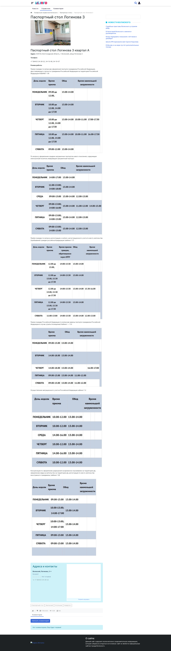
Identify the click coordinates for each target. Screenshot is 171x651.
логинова (59, 605)
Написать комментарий (40, 621)
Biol (59, 611)
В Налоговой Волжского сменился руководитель (118, 32)
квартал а (68, 605)
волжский (50, 605)
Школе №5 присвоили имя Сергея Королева (122, 42)
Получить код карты (83, 599)
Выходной (35, 574)
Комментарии (37, 615)
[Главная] (31, 12)
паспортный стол (38, 605)
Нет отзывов (46, 576)
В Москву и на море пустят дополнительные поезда (122, 46)
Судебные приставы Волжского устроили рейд (121, 27)
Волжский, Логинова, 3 (41, 571)
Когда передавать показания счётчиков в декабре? (121, 37)
